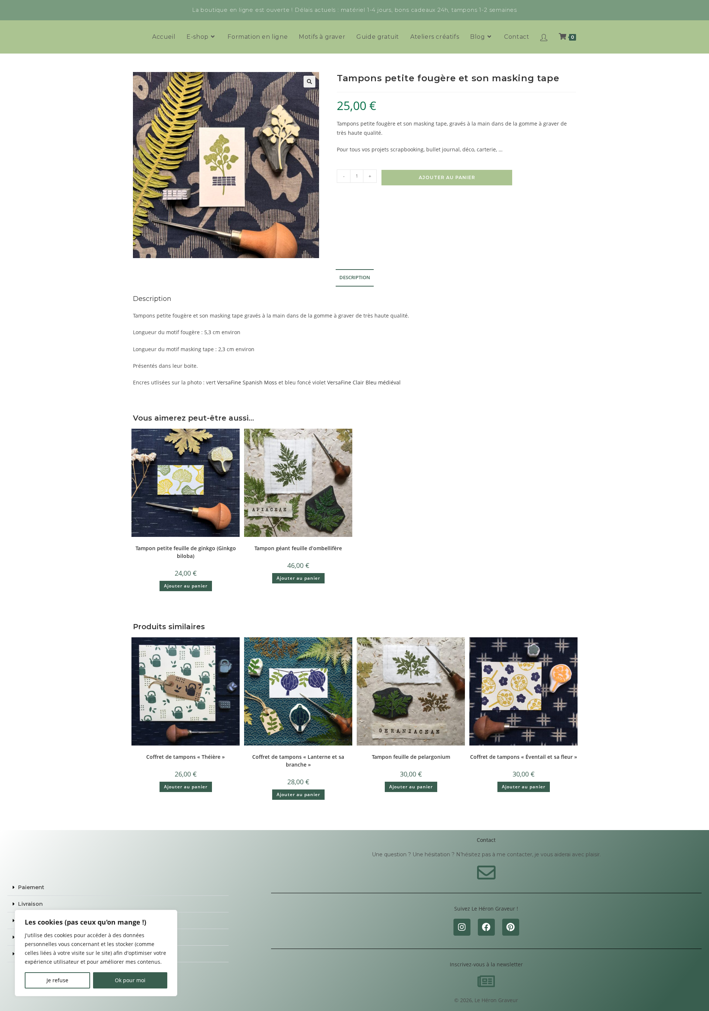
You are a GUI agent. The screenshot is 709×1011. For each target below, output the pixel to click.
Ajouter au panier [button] (186, 586)
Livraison (30, 904)
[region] (96, 953)
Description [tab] (354, 277)
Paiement (31, 887)
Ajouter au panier (447, 177)
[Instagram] (461, 927)
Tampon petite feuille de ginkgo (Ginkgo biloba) (186, 552)
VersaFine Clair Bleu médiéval (364, 382)
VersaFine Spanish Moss (247, 382)
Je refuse (57, 980)
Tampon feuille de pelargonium (411, 756)
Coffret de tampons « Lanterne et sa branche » (298, 760)
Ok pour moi (130, 980)
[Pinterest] (510, 927)
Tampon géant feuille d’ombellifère (298, 548)
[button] (309, 82)
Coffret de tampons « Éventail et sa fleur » (523, 756)
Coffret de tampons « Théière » (185, 756)
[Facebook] (486, 927)
